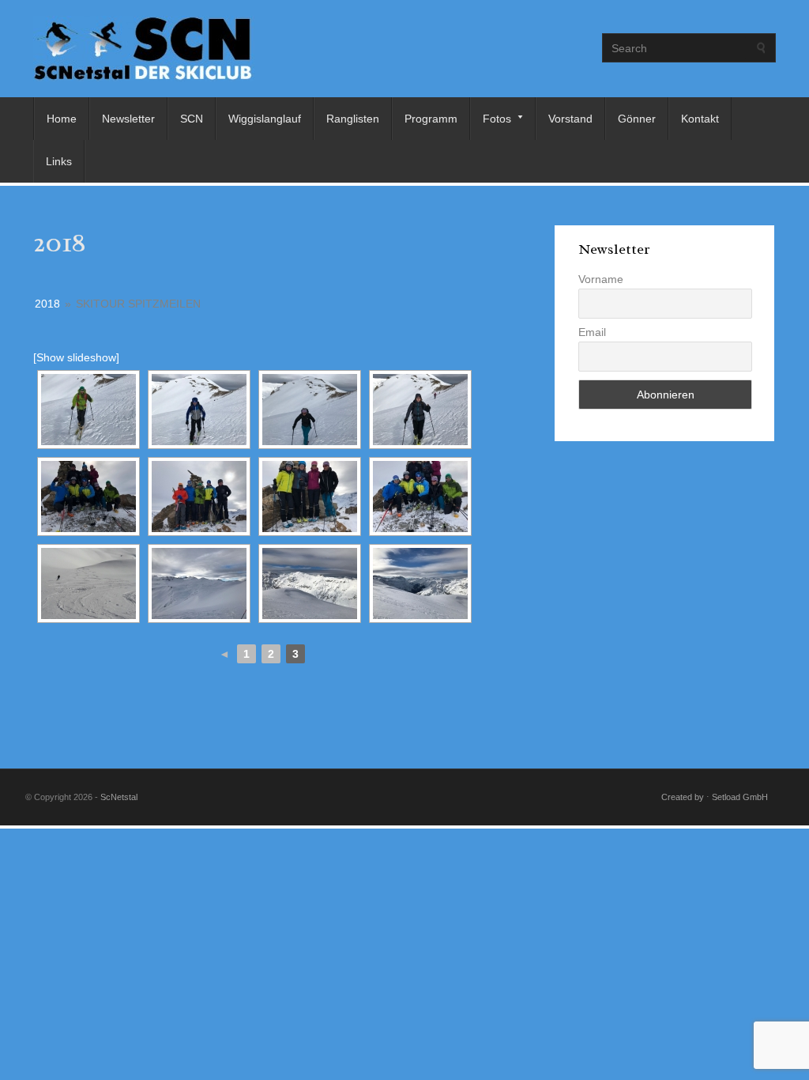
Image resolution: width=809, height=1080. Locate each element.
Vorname (600, 279)
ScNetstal (118, 797)
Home (62, 118)
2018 (47, 303)
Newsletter (128, 118)
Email (592, 332)
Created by (682, 797)
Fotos (491, 118)
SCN (191, 118)
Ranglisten (352, 118)
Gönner (637, 118)
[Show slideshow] (76, 357)
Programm (430, 118)
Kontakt (700, 118)
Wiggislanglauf (264, 118)
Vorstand (570, 118)
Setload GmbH (740, 797)
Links (59, 161)
